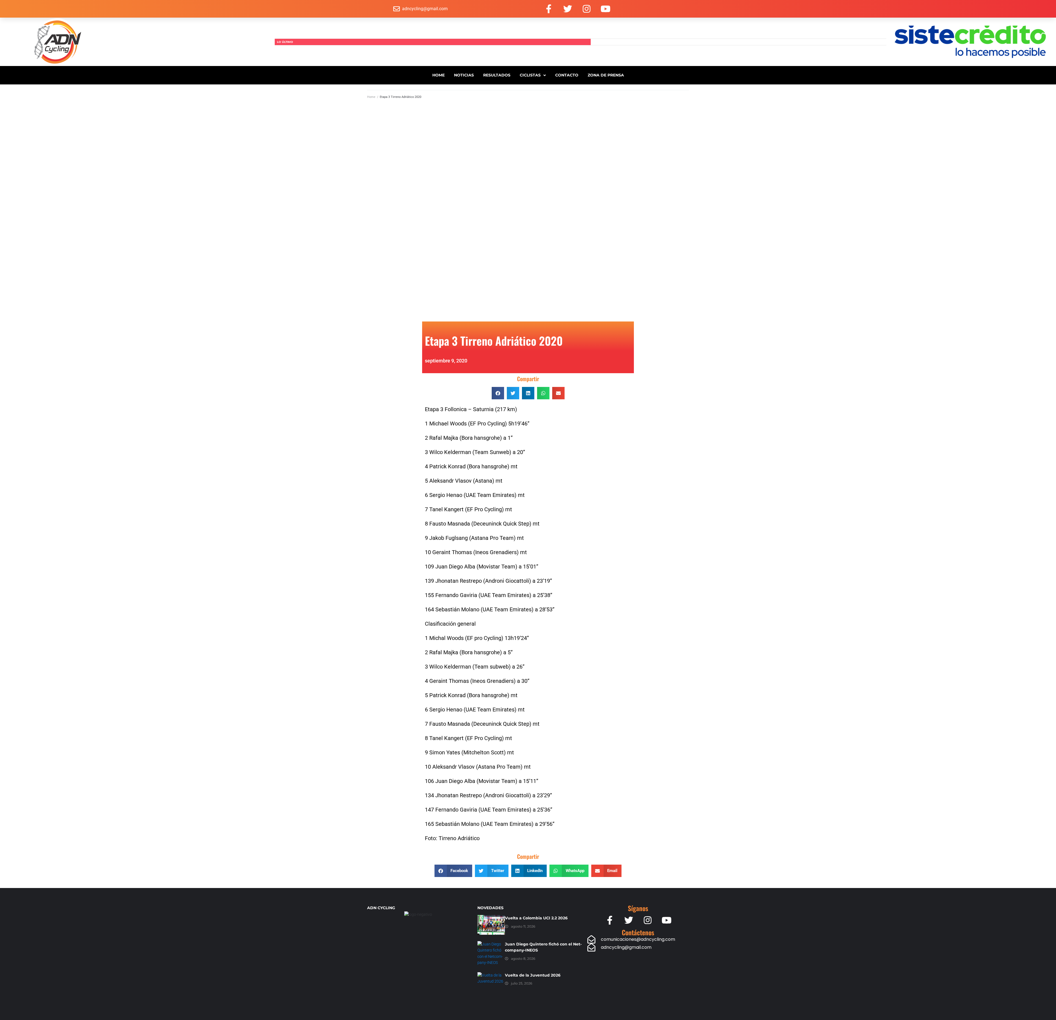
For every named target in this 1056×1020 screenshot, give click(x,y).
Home (371, 97)
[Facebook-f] (548, 9)
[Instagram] (586, 9)
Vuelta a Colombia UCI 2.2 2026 (536, 917)
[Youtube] (605, 9)
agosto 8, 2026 (523, 958)
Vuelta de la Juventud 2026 (532, 975)
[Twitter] (567, 9)
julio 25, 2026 (521, 983)
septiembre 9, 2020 (446, 361)
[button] (498, 393)
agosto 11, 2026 (523, 926)
